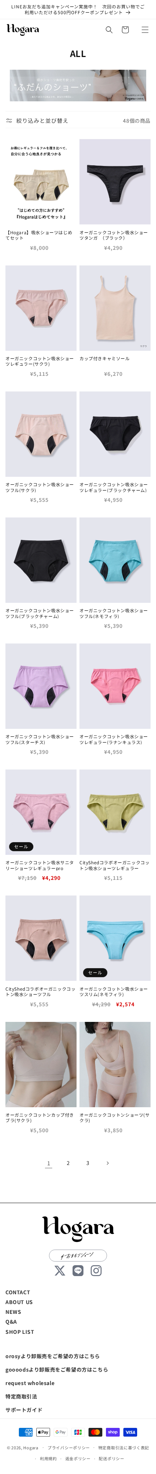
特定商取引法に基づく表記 (123, 1447)
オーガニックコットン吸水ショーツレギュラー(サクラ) (39, 361)
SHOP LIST (19, 1331)
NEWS (13, 1311)
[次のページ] (107, 1163)
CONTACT (17, 1292)
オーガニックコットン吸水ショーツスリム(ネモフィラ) (113, 991)
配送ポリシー (111, 1458)
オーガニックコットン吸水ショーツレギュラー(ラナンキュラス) (113, 739)
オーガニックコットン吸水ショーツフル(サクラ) (39, 487)
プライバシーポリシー (69, 1447)
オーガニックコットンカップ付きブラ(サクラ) (39, 1117)
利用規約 (48, 1458)
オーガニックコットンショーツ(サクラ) (114, 1117)
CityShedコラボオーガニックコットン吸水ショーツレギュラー (114, 865)
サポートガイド (23, 1409)
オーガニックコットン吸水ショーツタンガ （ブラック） (113, 235)
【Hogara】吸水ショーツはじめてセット (38, 235)
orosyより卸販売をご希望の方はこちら (52, 1356)
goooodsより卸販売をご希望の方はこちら (56, 1369)
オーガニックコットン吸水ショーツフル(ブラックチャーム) (39, 613)
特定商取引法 (21, 1396)
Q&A (11, 1321)
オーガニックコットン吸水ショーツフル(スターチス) (39, 739)
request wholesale (29, 1382)
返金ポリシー (78, 1458)
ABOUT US (19, 1302)
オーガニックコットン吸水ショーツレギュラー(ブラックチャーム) (113, 487)
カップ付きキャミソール (104, 358)
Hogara (30, 1447)
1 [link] (48, 1163)
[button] (145, 30)
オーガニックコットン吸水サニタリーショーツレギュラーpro (39, 865)
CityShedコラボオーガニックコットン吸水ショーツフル (40, 991)
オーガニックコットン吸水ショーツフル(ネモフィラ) (113, 613)
